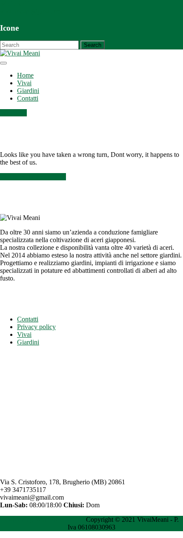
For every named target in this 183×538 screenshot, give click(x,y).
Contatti (27, 98)
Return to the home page (33, 176)
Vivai (24, 83)
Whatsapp (13, 112)
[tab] (3, 63)
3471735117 (17, 3)
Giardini (28, 90)
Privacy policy (36, 326)
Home (25, 75)
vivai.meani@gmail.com (33, 11)
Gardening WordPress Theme (44, 519)
